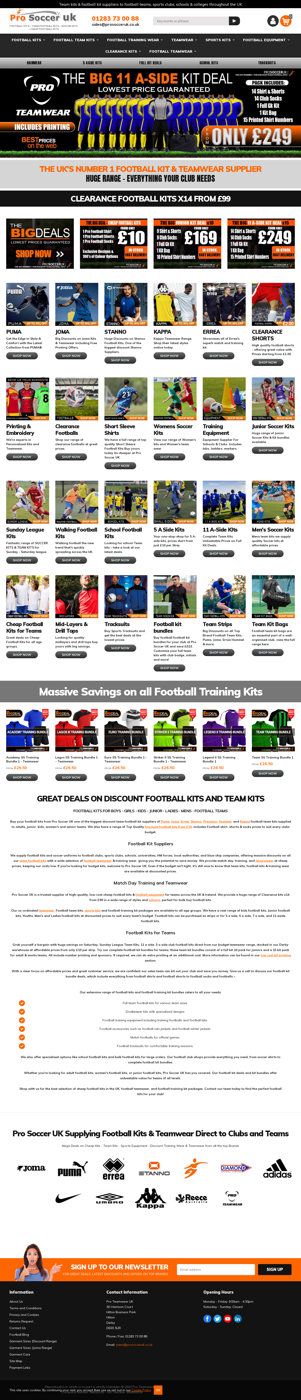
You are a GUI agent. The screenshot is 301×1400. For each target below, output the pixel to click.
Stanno (196, 821)
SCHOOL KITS (208, 62)
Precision (210, 821)
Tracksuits (267, 62)
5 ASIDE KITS (92, 62)
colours (154, 900)
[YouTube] (228, 1319)
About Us (16, 1302)
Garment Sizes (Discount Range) (33, 1341)
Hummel (225, 821)
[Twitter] (217, 1319)
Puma (164, 821)
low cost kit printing (276, 955)
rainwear (34, 62)
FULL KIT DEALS (150, 62)
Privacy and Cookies (24, 1315)
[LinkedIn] (238, 1319)
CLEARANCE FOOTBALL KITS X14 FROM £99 (150, 199)
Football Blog (19, 1335)
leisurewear (264, 861)
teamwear (46, 910)
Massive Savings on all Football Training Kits (150, 691)
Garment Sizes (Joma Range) (30, 1348)
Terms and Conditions (25, 1308)
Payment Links (19, 1368)
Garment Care (19, 1354)
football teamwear (98, 861)
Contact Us (17, 1328)
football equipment (150, 895)
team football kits (33, 861)
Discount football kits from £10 (168, 827)
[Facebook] (207, 1319)
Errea (185, 821)
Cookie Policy (141, 1390)
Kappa (245, 821)
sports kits (92, 910)
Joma (175, 821)
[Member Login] (273, 21)
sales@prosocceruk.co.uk (115, 24)
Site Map (15, 1361)
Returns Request (21, 1321)
